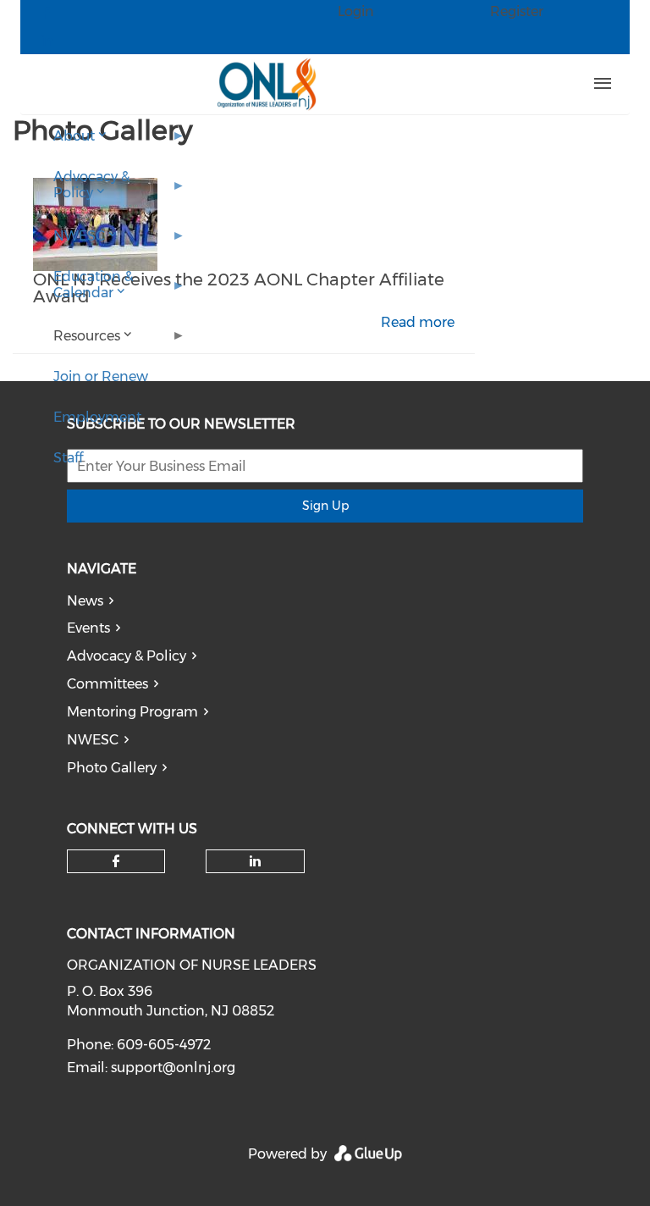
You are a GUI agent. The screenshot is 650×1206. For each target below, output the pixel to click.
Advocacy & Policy (126, 656)
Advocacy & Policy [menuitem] (81, 191)
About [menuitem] (64, 142)
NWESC (92, 740)
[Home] (266, 83)
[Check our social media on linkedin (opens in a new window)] (256, 861)
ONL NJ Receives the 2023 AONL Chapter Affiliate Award (238, 288)
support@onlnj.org (173, 1067)
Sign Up (325, 505)
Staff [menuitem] (68, 458)
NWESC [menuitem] (69, 242)
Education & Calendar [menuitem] (83, 290)
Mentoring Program (132, 712)
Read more (417, 322)
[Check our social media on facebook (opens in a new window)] (116, 861)
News (85, 601)
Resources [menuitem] (76, 342)
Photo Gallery (112, 768)
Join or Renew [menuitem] (100, 376)
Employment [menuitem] (97, 417)
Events (88, 628)
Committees (107, 684)
